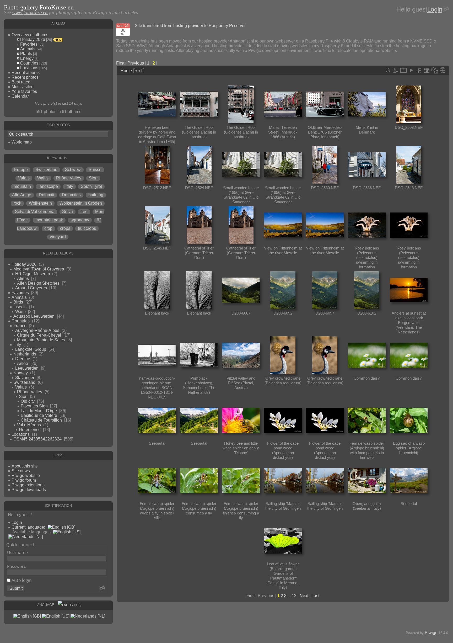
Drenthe (22, 359)
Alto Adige (21, 195)
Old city (28, 401)
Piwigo (431, 632)
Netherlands (24, 354)
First (120, 63)
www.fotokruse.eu (30, 12)
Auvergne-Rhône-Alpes (37, 330)
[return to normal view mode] (419, 70)
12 (294, 595)
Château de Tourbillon (41, 420)
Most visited (23, 86)
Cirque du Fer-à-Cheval (39, 335)
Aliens (23, 278)
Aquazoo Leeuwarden (34, 316)
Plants (26, 53)
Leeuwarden (27, 368)
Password (16, 566)
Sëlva (67, 211)
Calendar (20, 96)
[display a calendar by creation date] (434, 70)
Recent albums (26, 72)
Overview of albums (30, 35)
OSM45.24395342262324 (37, 439)
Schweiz (73, 169)
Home (126, 70)
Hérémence (30, 429)
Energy (27, 58)
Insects (19, 307)
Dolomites (71, 195)
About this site (25, 466)
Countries (29, 63)
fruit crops (87, 228)
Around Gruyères (31, 288)
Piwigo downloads (29, 489)
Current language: (28, 527)
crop (48, 228)
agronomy (80, 220)
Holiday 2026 (32, 39)
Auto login (21, 580)
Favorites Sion (34, 406)
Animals (27, 49)
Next (304, 595)
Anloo (22, 363)
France (19, 325)
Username (17, 552)
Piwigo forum (24, 480)
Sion (93, 178)
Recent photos (25, 77)
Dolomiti (46, 195)
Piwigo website (26, 475)
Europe (21, 169)
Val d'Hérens (29, 425)
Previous (135, 63)
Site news (21, 471)
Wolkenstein (40, 203)
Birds (18, 302)
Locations (29, 68)
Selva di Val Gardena (35, 211)
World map (22, 142)
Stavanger (24, 377)
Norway (20, 373)
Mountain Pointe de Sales (41, 340)
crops (65, 228)
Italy (69, 186)
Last (315, 595)
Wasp (20, 311)
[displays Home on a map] (442, 70)
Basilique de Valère (39, 415)
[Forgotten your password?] (445, 9)
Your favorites (24, 91)
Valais (24, 178)
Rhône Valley (68, 178)
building (95, 195)
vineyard (58, 237)
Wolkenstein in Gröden (81, 203)
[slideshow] (411, 70)
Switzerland (46, 169)
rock (17, 203)
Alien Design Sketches (38, 283)
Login (434, 9)
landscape (48, 186)
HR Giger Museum (32, 274)
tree (84, 211)
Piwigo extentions (28, 485)
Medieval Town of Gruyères (38, 269)
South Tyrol (91, 186)
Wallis (42, 178)
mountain (22, 186)
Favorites (28, 44)
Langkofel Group (30, 349)
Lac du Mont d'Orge (39, 410)
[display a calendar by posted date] (426, 70)
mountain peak (49, 220)
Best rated (21, 82)
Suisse (95, 169)
